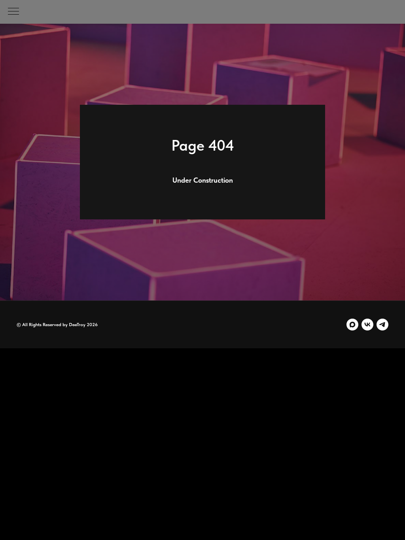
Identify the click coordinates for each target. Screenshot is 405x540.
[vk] (367, 324)
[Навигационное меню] (13, 12)
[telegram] (382, 324)
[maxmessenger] (352, 324)
